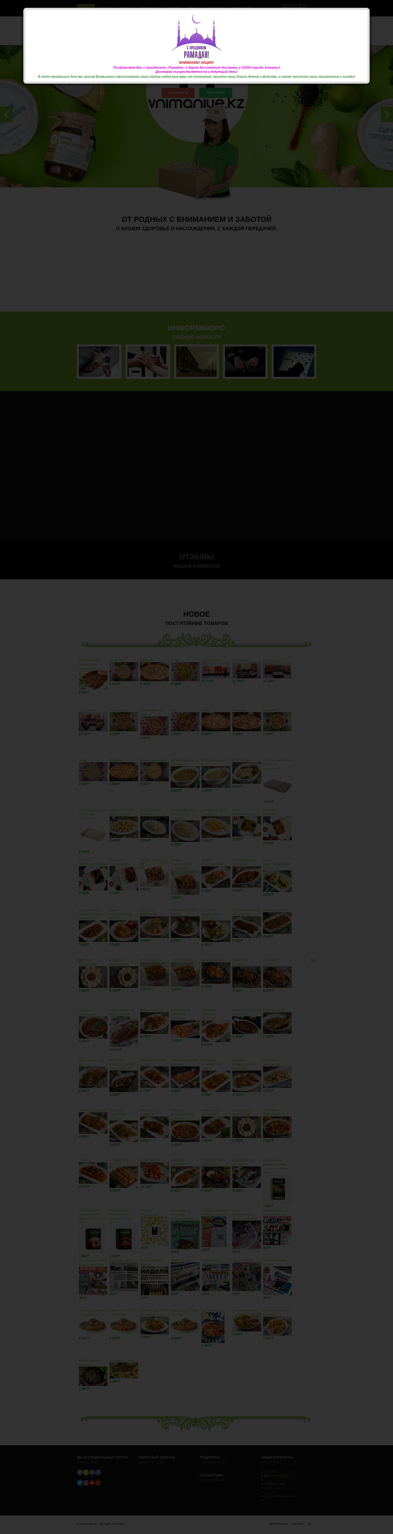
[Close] (365, 12)
